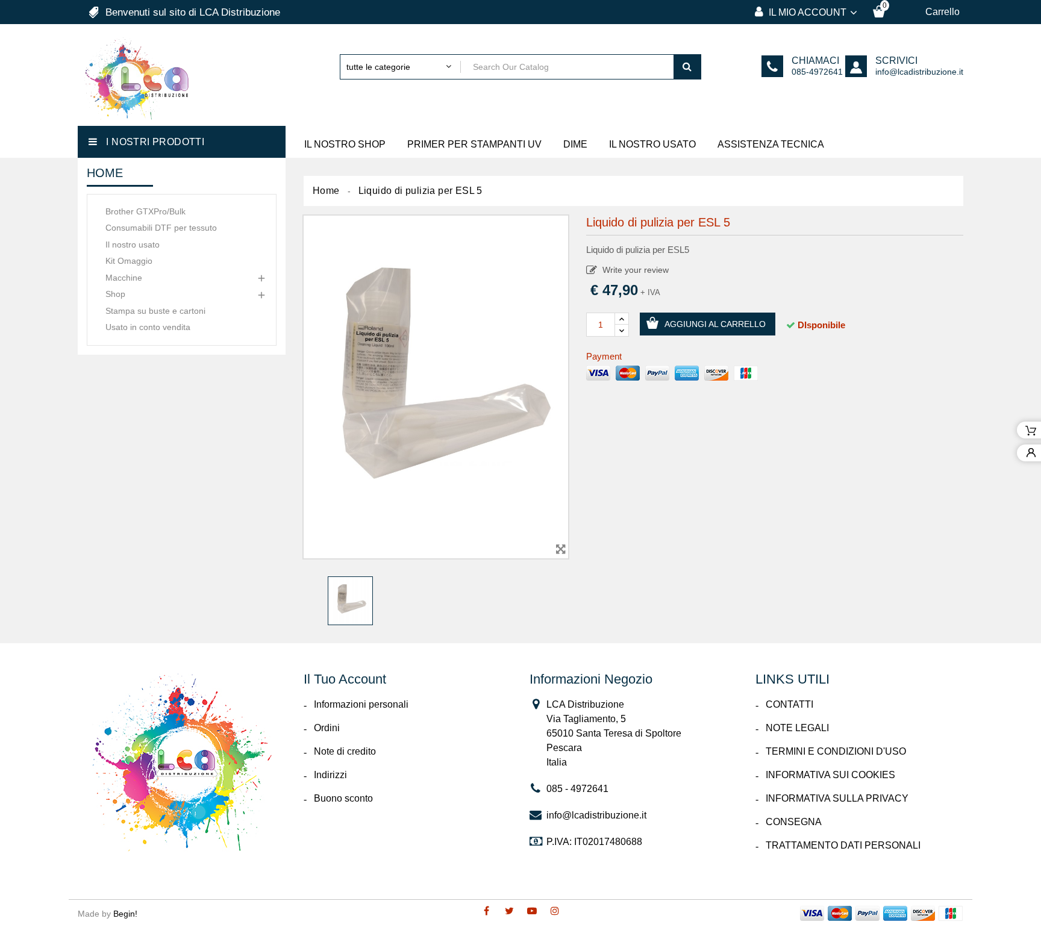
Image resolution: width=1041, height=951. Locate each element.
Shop (115, 294)
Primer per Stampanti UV (474, 144)
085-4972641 (817, 71)
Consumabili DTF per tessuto (161, 227)
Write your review (634, 270)
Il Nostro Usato (652, 144)
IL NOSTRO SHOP (345, 144)
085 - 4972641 (577, 789)
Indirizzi (330, 775)
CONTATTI (789, 704)
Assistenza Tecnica (770, 144)
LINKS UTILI (792, 679)
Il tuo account (345, 679)
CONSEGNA (794, 822)
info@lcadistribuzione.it (919, 71)
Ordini (327, 728)
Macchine (123, 277)
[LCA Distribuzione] (182, 762)
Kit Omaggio (128, 261)
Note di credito (345, 751)
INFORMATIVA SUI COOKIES (830, 775)
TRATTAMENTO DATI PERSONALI (843, 845)
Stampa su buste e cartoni (155, 311)
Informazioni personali (361, 704)
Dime (575, 144)
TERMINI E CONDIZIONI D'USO (836, 751)
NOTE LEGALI (797, 728)
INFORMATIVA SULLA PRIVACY (837, 798)
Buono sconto (343, 798)
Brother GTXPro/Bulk (145, 211)
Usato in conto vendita (147, 327)
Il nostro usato (132, 244)
